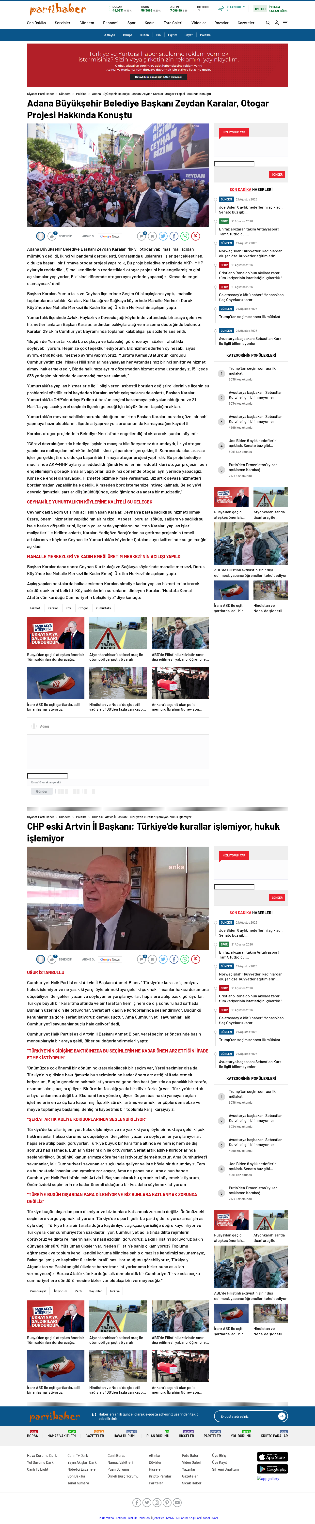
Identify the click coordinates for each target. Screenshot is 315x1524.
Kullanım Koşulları (188, 1518)
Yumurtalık (103, 608)
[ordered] (74, 791)
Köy (68, 608)
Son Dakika (36, 22)
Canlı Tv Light (37, 1469)
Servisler (62, 22)
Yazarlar (222, 22)
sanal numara (78, 1483)
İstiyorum (60, 1291)
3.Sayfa (109, 35)
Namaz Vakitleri (61, 1434)
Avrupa (127, 35)
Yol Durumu (241, 1434)
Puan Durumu (157, 1434)
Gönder (42, 791)
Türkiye (115, 1291)
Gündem (86, 22)
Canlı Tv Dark (77, 1455)
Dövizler (155, 1462)
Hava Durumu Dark (42, 1455)
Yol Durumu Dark (40, 1462)
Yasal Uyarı (210, 1518)
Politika (205, 35)
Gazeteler (246, 22)
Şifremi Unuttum (225, 1469)
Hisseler (186, 1434)
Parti (78, 1291)
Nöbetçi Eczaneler (82, 1469)
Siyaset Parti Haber (40, 94)
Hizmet (35, 608)
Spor (131, 22)
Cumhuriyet (38, 1291)
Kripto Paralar (274, 1434)
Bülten (144, 35)
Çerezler (158, 1518)
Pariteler (212, 1434)
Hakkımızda (105, 1518)
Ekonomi (110, 22)
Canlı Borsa (117, 1455)
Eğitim (172, 35)
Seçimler (95, 1291)
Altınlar (155, 1455)
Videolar (198, 22)
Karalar (53, 608)
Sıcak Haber (192, 1483)
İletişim (121, 1518)
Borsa (32, 1434)
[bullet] (78, 791)
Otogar (83, 608)
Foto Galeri (173, 22)
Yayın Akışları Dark (82, 1462)
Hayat (189, 35)
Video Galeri (191, 1462)
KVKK (170, 1518)
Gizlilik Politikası (139, 1518)
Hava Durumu (125, 1434)
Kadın (150, 22)
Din (158, 35)
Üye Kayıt (219, 1462)
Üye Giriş (219, 1455)
